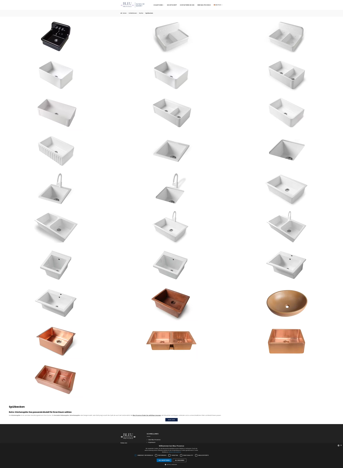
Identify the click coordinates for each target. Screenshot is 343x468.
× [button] (341, 445)
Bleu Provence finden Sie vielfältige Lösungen (147, 415)
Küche (141, 13)
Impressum (151, 442)
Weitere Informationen (175, 452)
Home (124, 13)
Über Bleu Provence (204, 5)
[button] (171, 464)
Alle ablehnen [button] (179, 460)
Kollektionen (158, 5)
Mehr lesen (171, 419)
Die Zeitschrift (172, 5)
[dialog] (171, 455)
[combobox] (338, 445)
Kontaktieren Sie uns (187, 5)
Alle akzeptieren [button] (164, 460)
